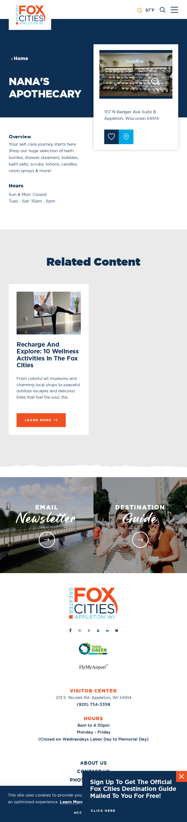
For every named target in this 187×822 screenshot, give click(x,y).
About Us (93, 763)
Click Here (103, 810)
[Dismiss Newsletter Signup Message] (181, 776)
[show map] (126, 137)
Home (21, 58)
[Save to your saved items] (111, 137)
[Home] (93, 603)
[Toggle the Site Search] (162, 9)
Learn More (72, 802)
